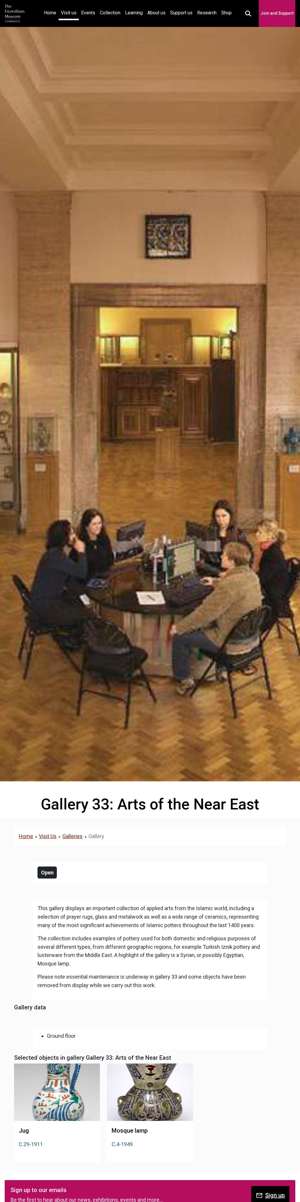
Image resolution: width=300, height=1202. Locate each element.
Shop (226, 13)
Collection (110, 13)
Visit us (68, 13)
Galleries (72, 836)
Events (88, 13)
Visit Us (48, 836)
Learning (134, 13)
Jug (24, 1130)
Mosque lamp (130, 1130)
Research (207, 13)
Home (51, 13)
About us (156, 13)
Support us (181, 13)
